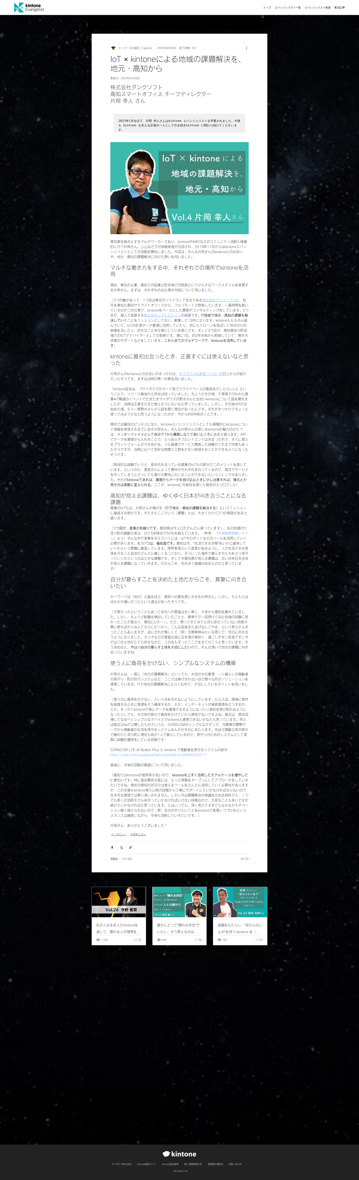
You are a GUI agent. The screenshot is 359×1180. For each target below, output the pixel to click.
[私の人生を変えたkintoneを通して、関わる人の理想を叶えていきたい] (119, 902)
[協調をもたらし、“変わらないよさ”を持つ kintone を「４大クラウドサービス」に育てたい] (240, 902)
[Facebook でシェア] (112, 847)
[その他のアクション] (246, 48)
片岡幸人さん (138, 834)
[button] (262, 16)
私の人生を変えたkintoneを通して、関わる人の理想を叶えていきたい (118, 929)
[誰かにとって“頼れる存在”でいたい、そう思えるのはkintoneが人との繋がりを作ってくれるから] (180, 902)
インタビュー (119, 834)
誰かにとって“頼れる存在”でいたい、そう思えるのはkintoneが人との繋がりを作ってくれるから (178, 929)
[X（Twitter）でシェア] (121, 847)
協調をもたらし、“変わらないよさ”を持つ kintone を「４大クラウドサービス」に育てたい (240, 929)
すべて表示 (260, 880)
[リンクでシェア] (130, 847)
